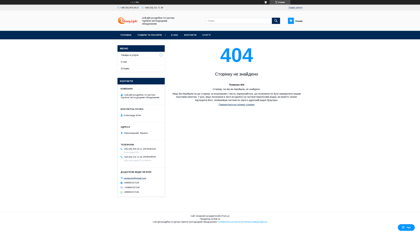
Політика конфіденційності (254, 222)
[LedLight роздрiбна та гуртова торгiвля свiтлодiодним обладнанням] (127, 26)
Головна (125, 35)
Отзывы (125, 68)
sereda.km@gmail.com (135, 178)
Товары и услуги (129, 55)
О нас (174, 35)
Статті (206, 35)
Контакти (190, 35)
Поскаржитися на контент (229, 222)
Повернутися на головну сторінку (237, 104)
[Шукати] (276, 21)
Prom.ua (225, 216)
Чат (409, 227)
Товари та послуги (149, 35)
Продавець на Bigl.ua (210, 219)
